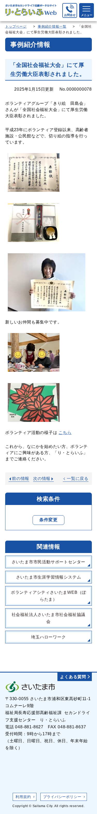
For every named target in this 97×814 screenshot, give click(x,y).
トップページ (16, 26)
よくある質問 (73, 677)
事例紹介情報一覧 (52, 26)
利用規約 (23, 797)
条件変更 (48, 519)
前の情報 (20, 478)
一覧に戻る (77, 478)
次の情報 (41, 478)
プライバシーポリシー (62, 797)
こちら (64, 432)
